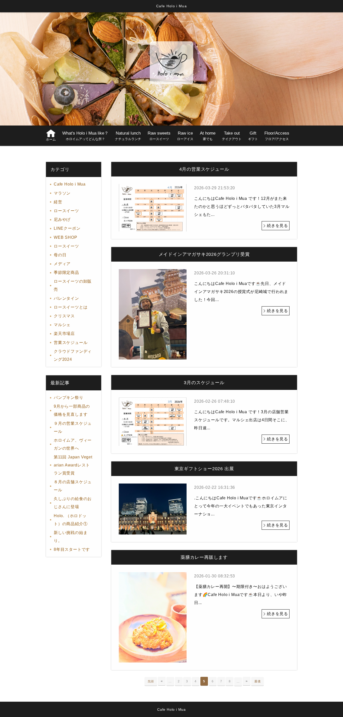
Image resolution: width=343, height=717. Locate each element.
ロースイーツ (83, 211)
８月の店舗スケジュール (73, 486)
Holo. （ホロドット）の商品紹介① (70, 520)
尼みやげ (62, 219)
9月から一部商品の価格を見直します (72, 410)
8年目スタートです (72, 549)
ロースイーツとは (70, 307)
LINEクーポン (67, 228)
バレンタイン (66, 298)
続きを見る (277, 225)
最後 (257, 681)
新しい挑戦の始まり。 (70, 536)
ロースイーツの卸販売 (73, 285)
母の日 (60, 255)
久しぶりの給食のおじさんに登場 (73, 503)
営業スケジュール (70, 342)
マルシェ (62, 325)
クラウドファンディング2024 (73, 355)
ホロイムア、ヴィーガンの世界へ (73, 444)
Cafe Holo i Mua (70, 184)
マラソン (62, 193)
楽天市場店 (64, 333)
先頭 (151, 681)
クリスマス (64, 316)
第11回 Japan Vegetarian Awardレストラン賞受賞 (73, 465)
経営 (58, 202)
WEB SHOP (65, 237)
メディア (62, 264)
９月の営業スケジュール (73, 427)
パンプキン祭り (68, 397)
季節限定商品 (66, 272)
